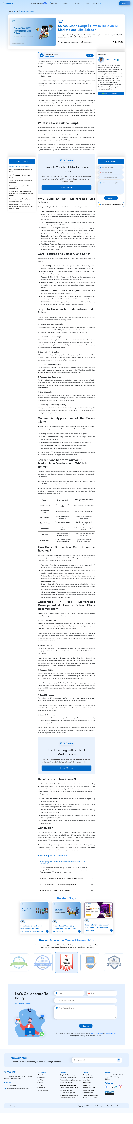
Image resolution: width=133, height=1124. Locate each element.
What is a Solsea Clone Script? (19, 166)
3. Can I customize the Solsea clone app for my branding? (58, 884)
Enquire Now (125, 3)
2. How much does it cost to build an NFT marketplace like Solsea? (61, 878)
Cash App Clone (88, 1093)
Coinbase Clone (88, 1077)
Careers (40, 1085)
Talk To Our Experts (66, 187)
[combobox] (102, 177)
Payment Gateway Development (70, 1080)
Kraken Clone (87, 1082)
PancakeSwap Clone (89, 1088)
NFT (60, 21)
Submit (111, 198)
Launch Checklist (37, 3)
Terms (18, 1106)
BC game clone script (90, 1098)
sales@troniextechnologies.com (17, 1089)
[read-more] (34, 910)
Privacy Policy (111, 1033)
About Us (40, 1075)
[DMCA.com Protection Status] (109, 1093)
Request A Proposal (66, 768)
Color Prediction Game (67, 1098)
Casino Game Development (69, 1088)
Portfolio (40, 1080)
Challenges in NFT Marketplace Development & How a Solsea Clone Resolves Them (21, 206)
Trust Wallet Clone (88, 1090)
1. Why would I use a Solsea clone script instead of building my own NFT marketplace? (63, 862)
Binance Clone (87, 1075)
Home (11, 11)
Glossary (40, 1082)
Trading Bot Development (68, 1077)
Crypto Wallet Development (69, 1095)
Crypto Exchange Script (90, 1095)
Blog (87, 3)
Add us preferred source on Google (111, 204)
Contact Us (41, 1088)
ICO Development (66, 1090)
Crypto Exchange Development (70, 1075)
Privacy (12, 1106)
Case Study (41, 1077)
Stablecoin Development (68, 1085)
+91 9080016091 (12, 1086)
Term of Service (42, 1090)
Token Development (66, 1082)
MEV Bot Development (67, 1093)
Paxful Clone (87, 1080)
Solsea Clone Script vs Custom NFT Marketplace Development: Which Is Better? (21, 193)
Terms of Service (97, 1033)
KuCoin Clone (87, 1085)
